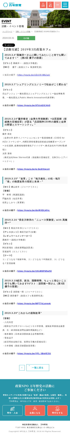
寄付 (50, 6)
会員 (43, 6)
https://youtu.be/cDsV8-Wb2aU (33, 75)
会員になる (35, 413)
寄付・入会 (12, 413)
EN (57, 5)
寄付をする (57, 413)
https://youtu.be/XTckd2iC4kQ (33, 105)
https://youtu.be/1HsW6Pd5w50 (34, 271)
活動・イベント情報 (23, 31)
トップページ (7, 31)
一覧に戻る (38, 367)
